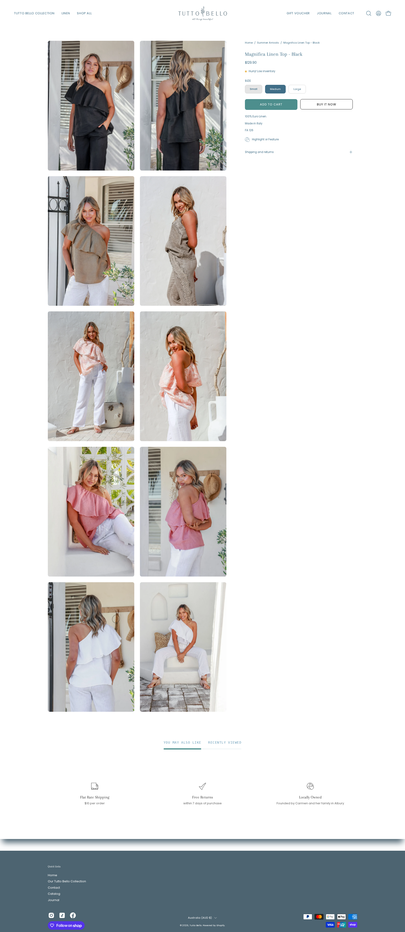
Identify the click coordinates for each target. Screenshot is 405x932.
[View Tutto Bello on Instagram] (51, 915)
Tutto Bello (196, 925)
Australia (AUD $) (200, 918)
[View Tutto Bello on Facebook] (72, 915)
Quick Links (54, 866)
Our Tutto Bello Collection (67, 882)
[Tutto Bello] (202, 13)
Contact (54, 888)
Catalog (54, 894)
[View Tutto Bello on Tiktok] (62, 915)
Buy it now (326, 104)
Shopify (220, 925)
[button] (369, 13)
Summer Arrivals (268, 43)
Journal (53, 900)
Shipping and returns (259, 152)
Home (249, 43)
